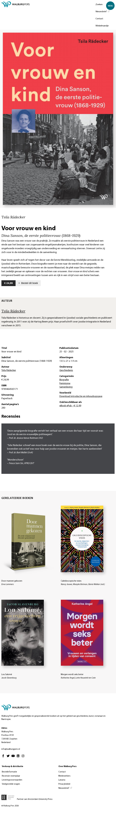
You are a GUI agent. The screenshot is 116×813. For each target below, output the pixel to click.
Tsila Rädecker (13, 311)
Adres (4, 728)
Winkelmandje (102, 26)
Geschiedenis (66, 370)
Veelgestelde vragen (11, 784)
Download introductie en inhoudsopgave (80, 396)
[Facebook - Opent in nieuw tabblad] (3, 757)
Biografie (64, 380)
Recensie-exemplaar (11, 776)
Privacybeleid (64, 784)
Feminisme (64, 383)
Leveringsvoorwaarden (12, 780)
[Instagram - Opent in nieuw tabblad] (23, 757)
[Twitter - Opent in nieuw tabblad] (8, 757)
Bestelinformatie (9, 772)
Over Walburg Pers (67, 766)
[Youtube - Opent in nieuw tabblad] (13, 757)
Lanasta (61, 780)
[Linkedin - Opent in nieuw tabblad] (18, 757)
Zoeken (99, 4)
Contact (99, 19)
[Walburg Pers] (15, 15)
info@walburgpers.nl (10, 749)
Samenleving (66, 387)
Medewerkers (64, 776)
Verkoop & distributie (12, 766)
